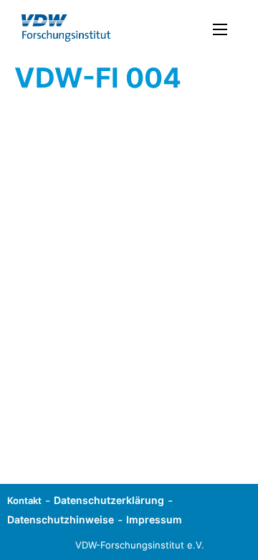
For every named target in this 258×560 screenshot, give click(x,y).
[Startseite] (66, 28)
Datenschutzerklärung (109, 500)
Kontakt (24, 500)
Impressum (154, 519)
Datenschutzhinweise (60, 519)
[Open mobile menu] (220, 29)
